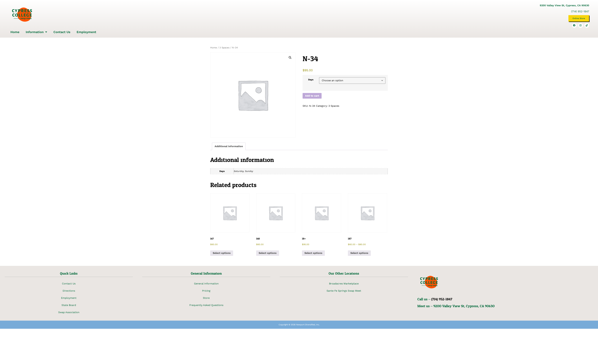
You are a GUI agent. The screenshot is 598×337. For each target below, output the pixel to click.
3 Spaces (224, 47)
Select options (222, 253)
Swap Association (68, 312)
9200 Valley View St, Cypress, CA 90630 (564, 5)
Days (310, 79)
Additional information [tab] (229, 146)
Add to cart (312, 95)
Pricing (206, 290)
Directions (69, 290)
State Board (69, 305)
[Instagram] (580, 25)
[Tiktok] (586, 25)
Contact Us (61, 32)
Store (206, 297)
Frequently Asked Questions (206, 305)
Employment (86, 32)
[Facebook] (574, 25)
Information (35, 32)
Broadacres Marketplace (344, 283)
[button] (290, 57)
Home (14, 32)
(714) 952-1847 (580, 11)
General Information (206, 283)
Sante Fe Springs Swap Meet (344, 290)
